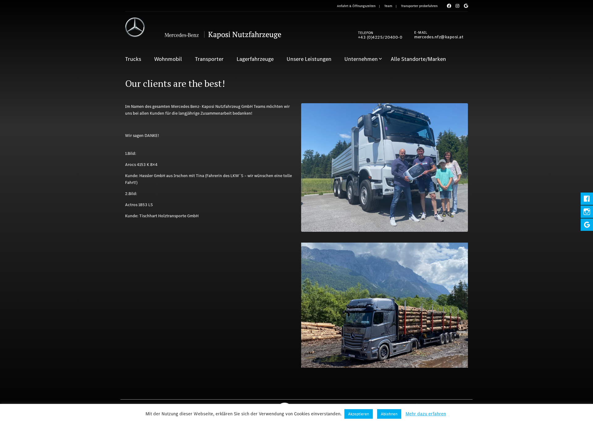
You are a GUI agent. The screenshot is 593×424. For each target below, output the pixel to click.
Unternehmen (361, 59)
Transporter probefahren (419, 6)
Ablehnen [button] (389, 414)
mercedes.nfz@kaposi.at (438, 37)
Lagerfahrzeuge (255, 59)
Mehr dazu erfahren (426, 414)
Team (388, 6)
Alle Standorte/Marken (418, 59)
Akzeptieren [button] (358, 414)
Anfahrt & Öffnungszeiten (356, 6)
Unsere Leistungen (309, 59)
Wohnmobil (168, 59)
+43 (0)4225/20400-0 (380, 37)
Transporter (209, 59)
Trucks (133, 59)
